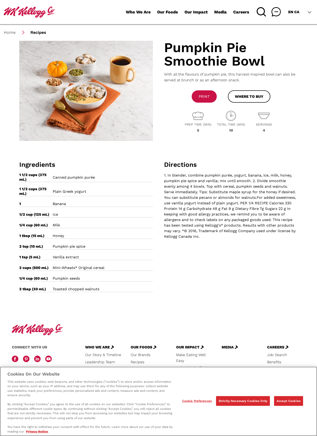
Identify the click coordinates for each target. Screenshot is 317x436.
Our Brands (140, 355)
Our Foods (167, 12)
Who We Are (138, 12)
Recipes (137, 362)
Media (220, 12)
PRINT (204, 96)
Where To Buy (249, 96)
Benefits (274, 362)
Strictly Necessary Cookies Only (243, 401)
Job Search (277, 355)
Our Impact (196, 12)
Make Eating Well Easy (190, 358)
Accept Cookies (289, 401)
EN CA (293, 12)
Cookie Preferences (197, 401)
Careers (241, 12)
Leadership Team (100, 362)
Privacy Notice (37, 431)
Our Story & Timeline (103, 355)
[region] (158, 401)
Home (10, 32)
